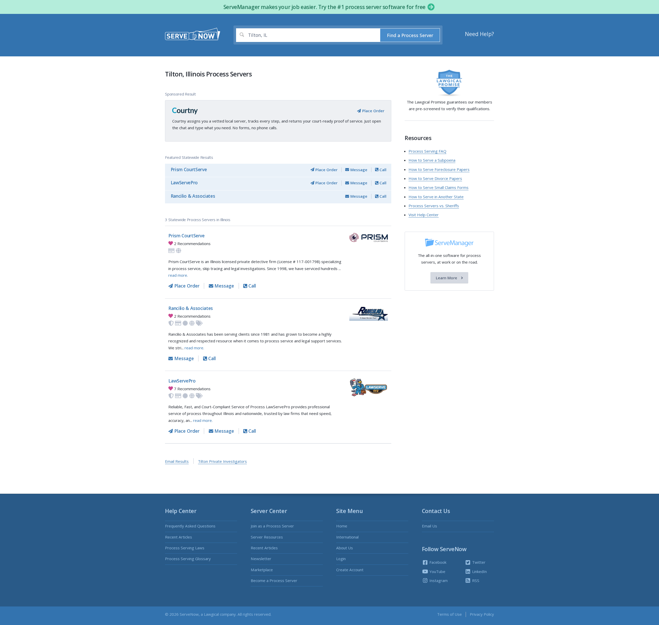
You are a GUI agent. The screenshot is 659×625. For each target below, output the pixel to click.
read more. (178, 275)
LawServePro (184, 182)
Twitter (478, 562)
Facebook (437, 562)
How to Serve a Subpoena (432, 160)
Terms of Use (449, 614)
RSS (475, 580)
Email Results (177, 461)
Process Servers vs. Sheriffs (434, 205)
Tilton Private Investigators (222, 461)
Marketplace (262, 569)
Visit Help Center (424, 214)
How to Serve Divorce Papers (435, 178)
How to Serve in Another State (436, 196)
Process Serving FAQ (427, 151)
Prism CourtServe (189, 169)
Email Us (429, 525)
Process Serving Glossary (188, 558)
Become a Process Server (274, 580)
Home (341, 525)
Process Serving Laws (184, 547)
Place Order (372, 110)
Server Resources (267, 537)
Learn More (447, 277)
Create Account (349, 569)
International (347, 537)
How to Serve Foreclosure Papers (439, 169)
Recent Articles (178, 537)
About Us (344, 547)
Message (358, 169)
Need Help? (479, 34)
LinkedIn (479, 571)
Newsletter (261, 558)
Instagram (438, 580)
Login (341, 558)
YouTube (436, 571)
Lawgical (211, 614)
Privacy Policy (482, 614)
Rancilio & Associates (193, 196)
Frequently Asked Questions (190, 525)
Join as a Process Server (272, 525)
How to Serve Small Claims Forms (439, 187)
